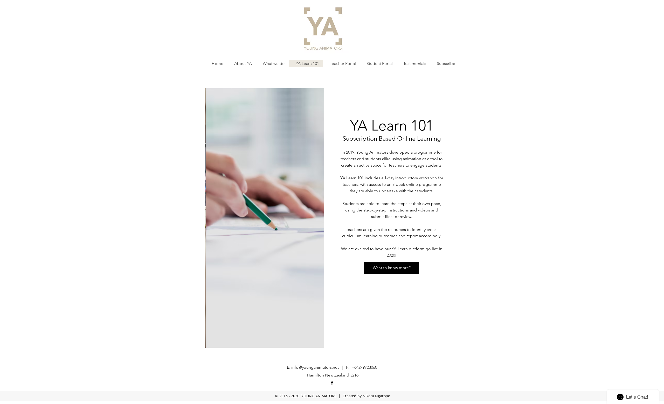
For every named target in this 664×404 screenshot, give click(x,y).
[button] (264, 218)
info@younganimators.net (315, 367)
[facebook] (332, 382)
